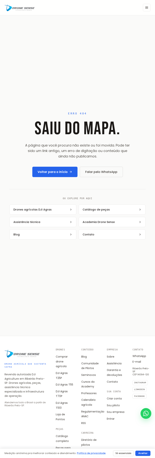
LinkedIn (139, 389)
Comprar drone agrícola (62, 361)
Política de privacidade (91, 453)
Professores (89, 393)
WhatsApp (139, 356)
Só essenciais (123, 453)
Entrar (111, 419)
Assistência (114, 363)
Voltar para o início (53, 172)
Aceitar (142, 453)
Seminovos (88, 375)
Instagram (140, 383)
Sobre (110, 357)
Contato (112, 382)
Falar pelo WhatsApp (101, 172)
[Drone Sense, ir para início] (20, 7)
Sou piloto (113, 405)
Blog (84, 357)
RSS (83, 423)
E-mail (137, 362)
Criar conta (114, 398)
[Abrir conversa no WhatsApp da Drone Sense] (146, 413)
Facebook (139, 396)
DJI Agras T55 (64, 384)
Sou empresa (115, 412)
